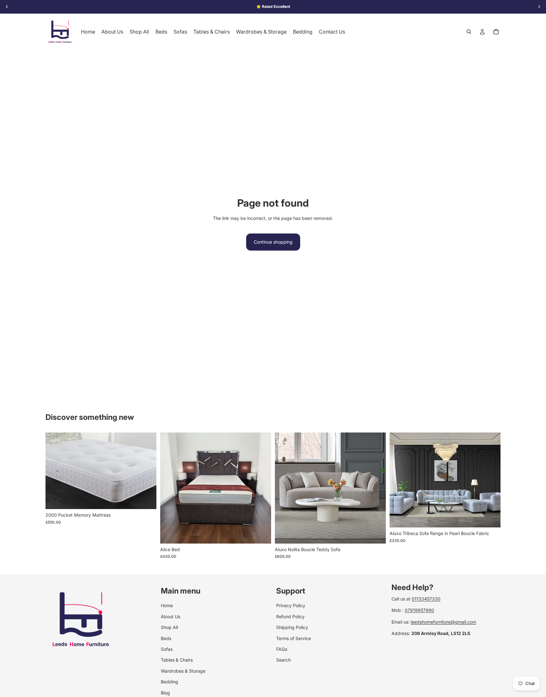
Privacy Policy (290, 605)
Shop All (169, 627)
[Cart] (496, 32)
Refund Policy (290, 616)
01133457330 (426, 598)
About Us (170, 616)
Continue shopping (273, 242)
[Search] (469, 32)
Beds (166, 638)
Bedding (169, 681)
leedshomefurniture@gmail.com (443, 621)
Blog (165, 692)
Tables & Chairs (177, 660)
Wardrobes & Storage (183, 670)
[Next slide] (261, 488)
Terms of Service (293, 638)
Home (167, 605)
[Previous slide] (169, 488)
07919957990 (419, 610)
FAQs (281, 649)
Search (283, 660)
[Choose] (146, 499)
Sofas (167, 649)
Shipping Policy (292, 627)
